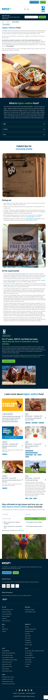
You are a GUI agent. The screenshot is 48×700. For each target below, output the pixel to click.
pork (35, 454)
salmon (39, 454)
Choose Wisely (5, 668)
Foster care (27, 638)
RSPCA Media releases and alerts (34, 526)
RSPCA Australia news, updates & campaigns (12, 523)
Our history (27, 664)
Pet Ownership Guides (7, 655)
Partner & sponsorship (30, 629)
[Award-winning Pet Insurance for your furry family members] (5, 599)
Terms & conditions (30, 693)
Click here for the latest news (33, 356)
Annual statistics (29, 655)
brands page (31, 216)
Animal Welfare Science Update (9, 659)
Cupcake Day (28, 642)
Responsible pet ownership (8, 683)
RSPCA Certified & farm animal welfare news (13, 527)
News (3, 624)
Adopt (3, 674)
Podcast (4, 631)
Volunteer (27, 633)
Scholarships (28, 659)
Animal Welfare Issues (30, 611)
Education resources (7, 662)
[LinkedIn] (19, 690)
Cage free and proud (7, 666)
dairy (27, 498)
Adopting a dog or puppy (8, 677)
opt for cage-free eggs (19, 273)
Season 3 (5, 454)
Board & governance (30, 657)
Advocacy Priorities (29, 609)
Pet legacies (28, 640)
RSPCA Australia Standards (8, 653)
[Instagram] (28, 690)
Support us (27, 624)
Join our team (28, 662)
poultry (27, 456)
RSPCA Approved (29, 450)
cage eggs (41, 422)
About (26, 648)
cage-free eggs (29, 454)
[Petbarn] (8, 586)
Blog (3, 626)
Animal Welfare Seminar (8, 657)
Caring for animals (6, 611)
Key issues (27, 607)
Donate (26, 626)
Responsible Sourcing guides (33, 218)
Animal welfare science (7, 609)
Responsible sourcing (7, 671)
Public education (6, 616)
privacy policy (20, 530)
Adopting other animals (7, 681)
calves (35, 498)
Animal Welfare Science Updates (34, 522)
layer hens (28, 422)
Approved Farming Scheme (31, 452)
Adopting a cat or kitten (7, 679)
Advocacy (4, 618)
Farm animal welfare (7, 614)
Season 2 (5, 488)
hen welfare (34, 422)
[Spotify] (31, 690)
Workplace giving (29, 631)
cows (31, 498)
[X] (16, 690)
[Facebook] (22, 690)
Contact (27, 666)
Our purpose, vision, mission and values (34, 650)
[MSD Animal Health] (12, 586)
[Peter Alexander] (17, 586)
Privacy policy (21, 693)
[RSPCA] (6, 9)
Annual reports (28, 653)
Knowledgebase (6, 650)
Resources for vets (6, 664)
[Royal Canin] (4, 586)
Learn (8, 21)
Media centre (5, 629)
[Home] (3, 22)
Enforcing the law (6, 620)
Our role (4, 607)
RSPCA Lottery (28, 644)
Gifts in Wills (28, 635)
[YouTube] (25, 690)
